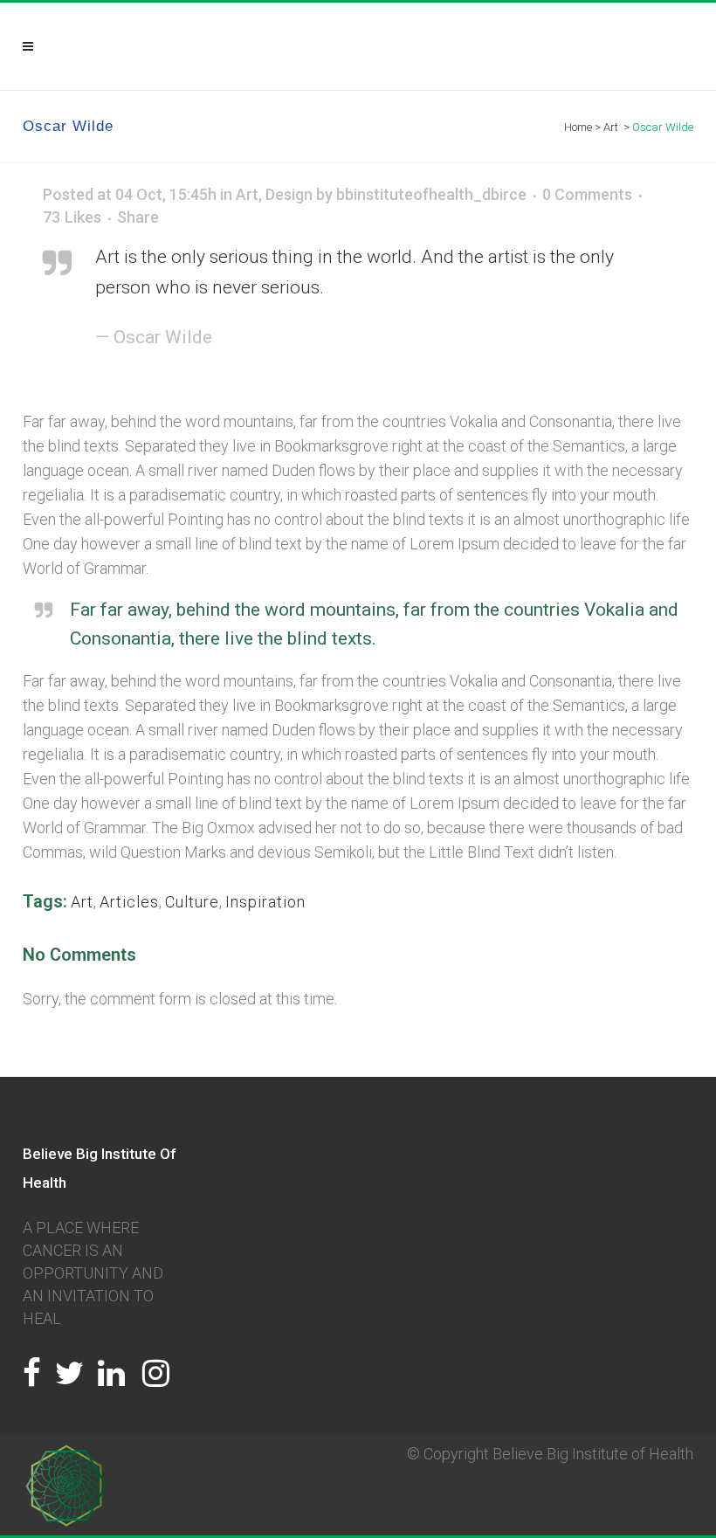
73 (72, 217)
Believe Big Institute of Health (592, 1454)
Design (289, 194)
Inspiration (265, 902)
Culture (192, 902)
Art (247, 194)
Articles (129, 902)
